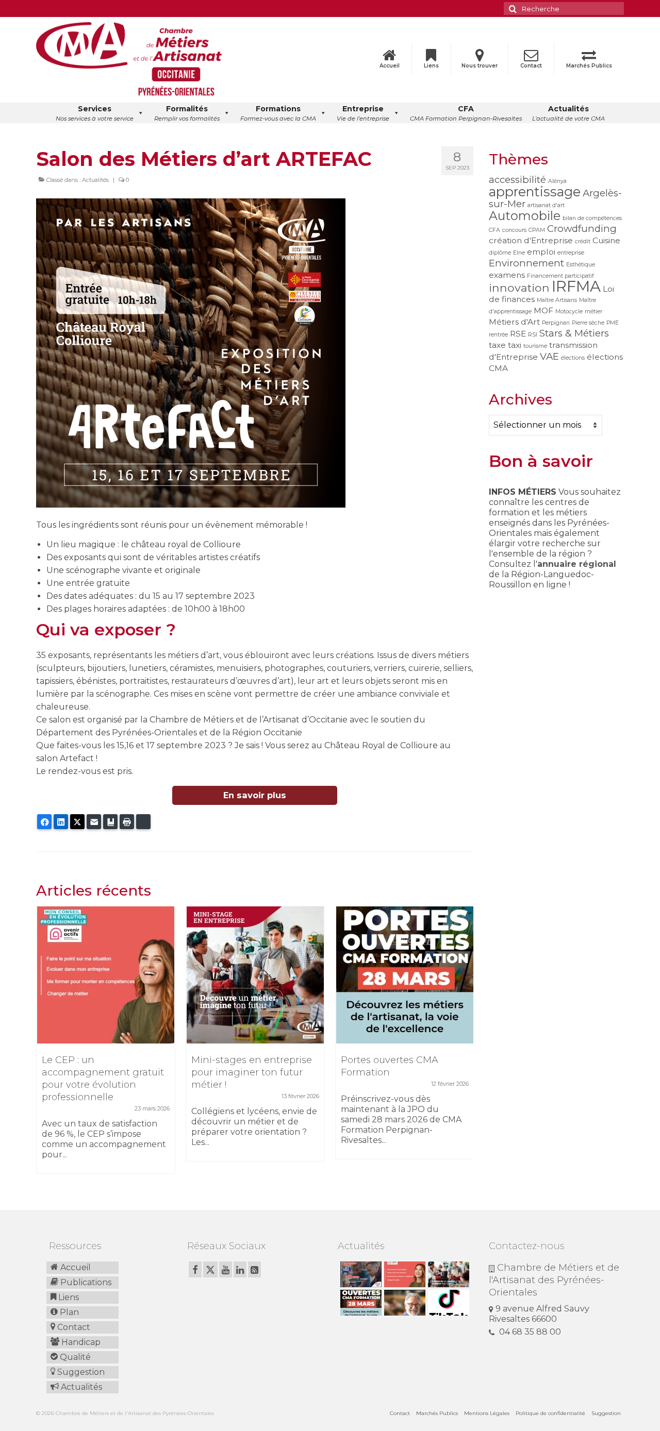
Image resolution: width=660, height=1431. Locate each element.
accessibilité (517, 180)
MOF (543, 310)
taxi (514, 345)
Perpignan (556, 322)
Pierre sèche (588, 322)
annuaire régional (576, 564)
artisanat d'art (546, 205)
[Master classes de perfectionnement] (403, 1303)
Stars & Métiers (574, 333)
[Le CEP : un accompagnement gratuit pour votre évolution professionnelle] (106, 974)
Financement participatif (560, 276)
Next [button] (464, 1045)
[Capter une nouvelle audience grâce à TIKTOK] (447, 1303)
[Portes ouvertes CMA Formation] (405, 974)
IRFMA (576, 286)
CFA (494, 230)
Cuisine (606, 240)
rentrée (498, 334)
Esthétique (580, 264)
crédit (582, 241)
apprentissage (535, 191)
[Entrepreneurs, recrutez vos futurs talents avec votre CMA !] (360, 1274)
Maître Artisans (557, 300)
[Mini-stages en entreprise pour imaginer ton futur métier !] (255, 974)
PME (612, 322)
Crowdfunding (582, 228)
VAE (549, 356)
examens (507, 275)
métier (593, 311)
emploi (541, 252)
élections (573, 358)
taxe (497, 345)
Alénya (557, 181)
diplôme (500, 252)
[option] (105, 1045)
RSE (518, 334)
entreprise (570, 252)
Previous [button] (45, 1045)
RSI (532, 334)
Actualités (95, 179)
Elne (519, 252)
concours (514, 230)
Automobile (524, 215)
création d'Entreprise (531, 240)
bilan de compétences (592, 218)
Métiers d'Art (514, 322)
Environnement (526, 263)
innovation (519, 287)
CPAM (537, 230)
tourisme (535, 346)
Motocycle (569, 311)
